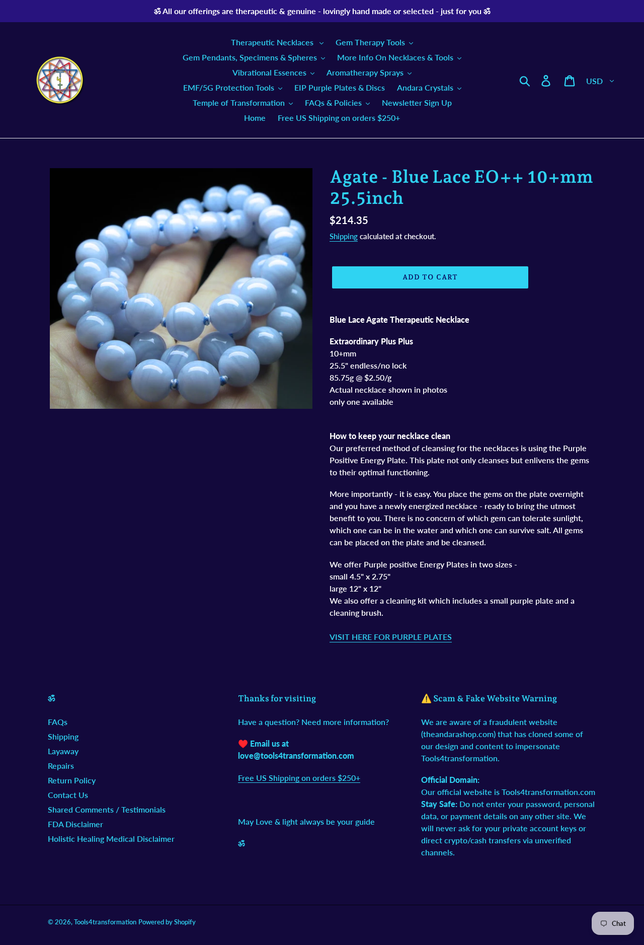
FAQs (57, 721)
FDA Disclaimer (75, 824)
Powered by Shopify (167, 922)
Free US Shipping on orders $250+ (299, 777)
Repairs (61, 765)
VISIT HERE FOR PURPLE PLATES (391, 636)
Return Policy (72, 780)
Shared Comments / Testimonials (107, 809)
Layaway (63, 751)
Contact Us (68, 794)
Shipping (344, 236)
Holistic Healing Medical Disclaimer (111, 838)
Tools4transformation (105, 922)
